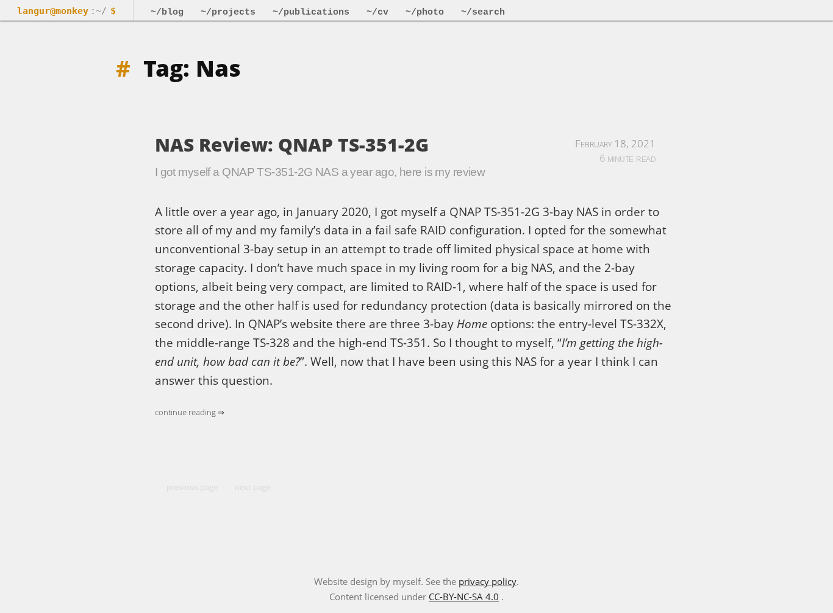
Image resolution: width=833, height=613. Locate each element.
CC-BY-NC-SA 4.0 (464, 596)
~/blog (167, 12)
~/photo (425, 12)
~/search (483, 12)
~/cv (377, 12)
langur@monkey (52, 10)
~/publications (311, 12)
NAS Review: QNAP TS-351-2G (292, 144)
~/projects (228, 12)
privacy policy (488, 581)
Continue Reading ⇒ (189, 412)
